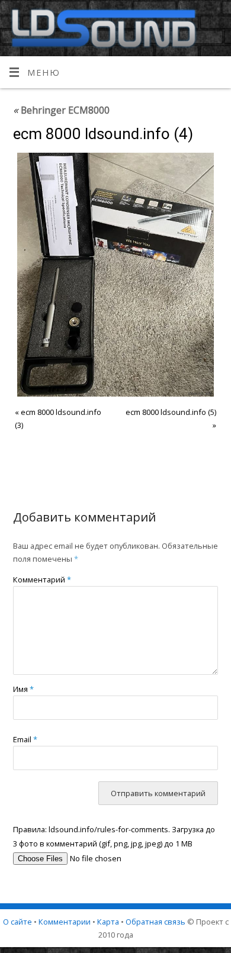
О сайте (17, 921)
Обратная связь (155, 921)
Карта (108, 921)
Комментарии (64, 921)
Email (25, 739)
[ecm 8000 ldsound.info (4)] (116, 275)
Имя (23, 689)
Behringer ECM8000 (61, 110)
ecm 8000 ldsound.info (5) (171, 412)
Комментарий (42, 579)
